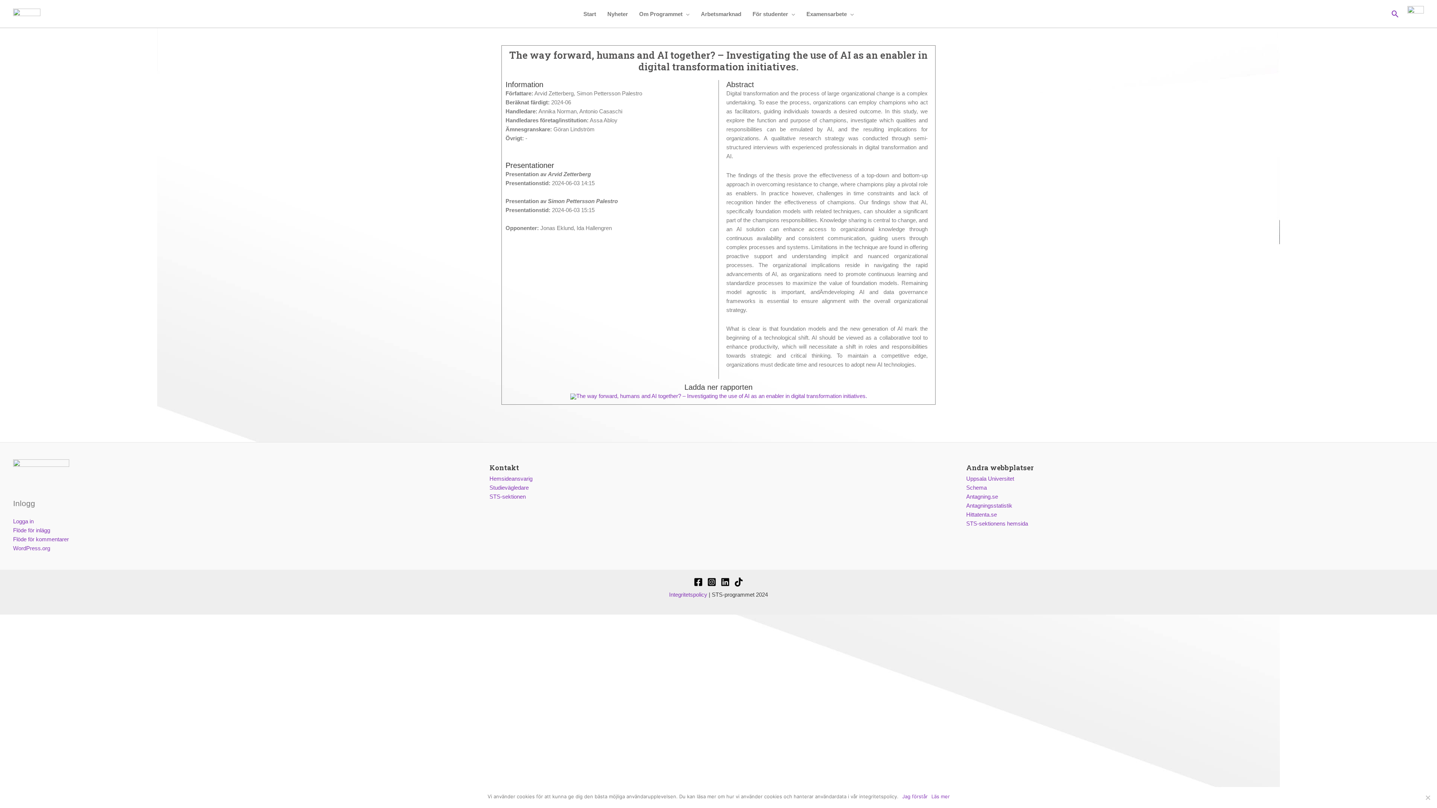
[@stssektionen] (711, 582)
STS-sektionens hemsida (997, 523)
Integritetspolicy (688, 594)
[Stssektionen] (738, 582)
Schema (976, 487)
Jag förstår (915, 796)
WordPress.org (31, 548)
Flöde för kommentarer (41, 539)
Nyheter (617, 14)
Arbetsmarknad (721, 14)
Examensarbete (826, 14)
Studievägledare (509, 487)
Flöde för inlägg (31, 530)
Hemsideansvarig (511, 478)
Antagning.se (982, 496)
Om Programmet (661, 14)
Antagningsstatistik (989, 505)
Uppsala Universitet (990, 478)
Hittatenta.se (981, 514)
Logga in (23, 521)
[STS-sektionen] (698, 582)
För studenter (770, 14)
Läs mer (940, 796)
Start (589, 14)
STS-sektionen (507, 496)
